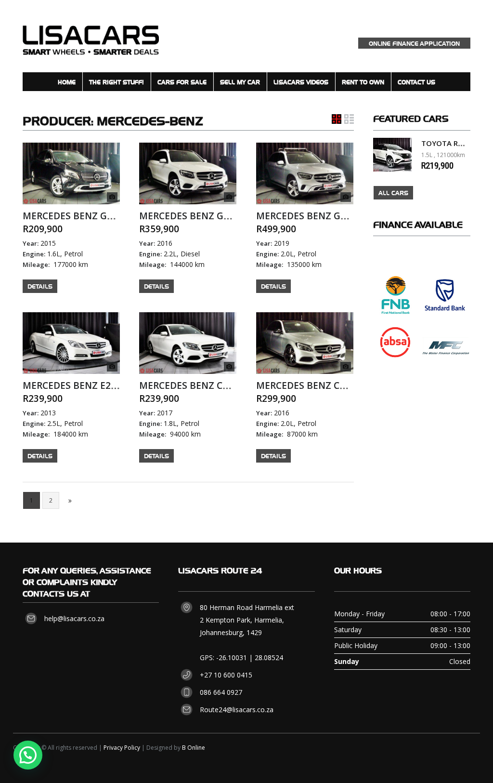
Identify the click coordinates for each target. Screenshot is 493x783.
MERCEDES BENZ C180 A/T (197, 385)
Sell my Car (240, 81)
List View (349, 119)
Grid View (336, 119)
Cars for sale (182, 81)
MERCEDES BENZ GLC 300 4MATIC (331, 216)
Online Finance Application (414, 43)
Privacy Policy (122, 747)
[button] (27, 755)
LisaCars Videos (300, 81)
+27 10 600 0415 (226, 674)
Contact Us (416, 81)
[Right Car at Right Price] (91, 36)
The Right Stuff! (116, 81)
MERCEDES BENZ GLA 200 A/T (89, 216)
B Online (193, 747)
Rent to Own (363, 81)
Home (67, 81)
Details (39, 286)
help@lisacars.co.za (74, 618)
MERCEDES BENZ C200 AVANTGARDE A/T (347, 385)
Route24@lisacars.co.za (236, 709)
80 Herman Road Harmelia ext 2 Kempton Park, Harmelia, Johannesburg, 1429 (247, 620)
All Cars (393, 192)
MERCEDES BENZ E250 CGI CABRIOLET (107, 385)
